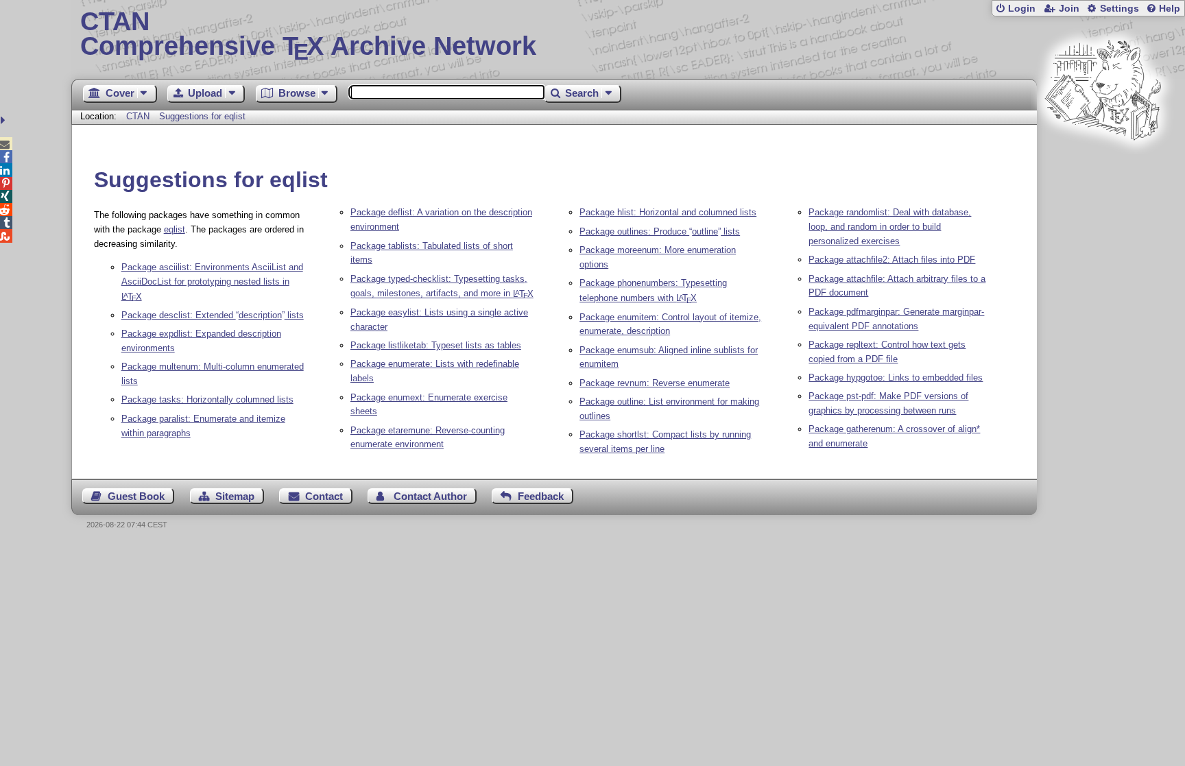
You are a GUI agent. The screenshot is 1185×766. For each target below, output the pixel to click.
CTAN (137, 116)
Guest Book (136, 496)
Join (1069, 8)
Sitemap (234, 496)
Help (1169, 8)
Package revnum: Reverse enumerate (654, 383)
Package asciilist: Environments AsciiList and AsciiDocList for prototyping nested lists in (212, 282)
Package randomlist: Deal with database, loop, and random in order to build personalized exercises (890, 226)
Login (1022, 8)
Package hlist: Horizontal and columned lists (667, 212)
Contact (324, 496)
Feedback (541, 496)
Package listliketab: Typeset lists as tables (435, 345)
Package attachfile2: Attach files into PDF (892, 259)
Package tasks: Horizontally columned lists (207, 399)
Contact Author (430, 496)
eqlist (174, 229)
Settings (1119, 8)
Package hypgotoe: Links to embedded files (896, 377)
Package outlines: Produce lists (659, 231)
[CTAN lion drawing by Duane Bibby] (1103, 166)
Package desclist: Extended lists (212, 315)
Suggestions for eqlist (202, 116)
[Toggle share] (4, 120)
